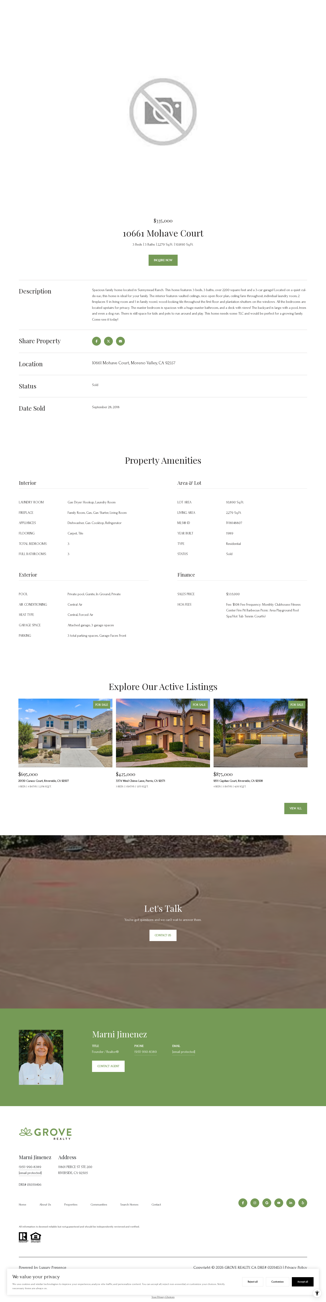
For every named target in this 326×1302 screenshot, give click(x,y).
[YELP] (302, 1202)
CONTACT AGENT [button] (108, 1066)
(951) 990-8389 (145, 1052)
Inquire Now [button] (163, 260)
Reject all (253, 1281)
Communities (99, 1204)
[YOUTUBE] (278, 1202)
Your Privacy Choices (163, 1297)
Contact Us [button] (163, 935)
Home (22, 1204)
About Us (45, 1204)
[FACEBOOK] (242, 1202)
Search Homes (129, 1204)
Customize (277, 1281)
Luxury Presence (52, 1267)
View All (296, 808)
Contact (156, 1204)
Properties (70, 1204)
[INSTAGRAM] (254, 1202)
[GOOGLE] (266, 1202)
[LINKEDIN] (290, 1202)
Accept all (302, 1281)
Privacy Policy (296, 1267)
